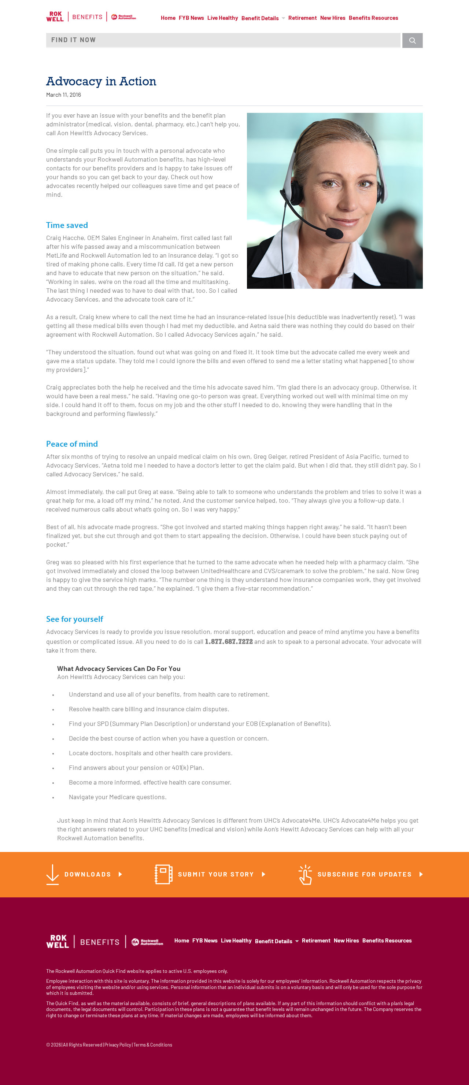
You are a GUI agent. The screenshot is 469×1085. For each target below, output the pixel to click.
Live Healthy (222, 18)
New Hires (333, 18)
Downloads (89, 875)
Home (168, 18)
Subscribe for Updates (366, 875)
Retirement (302, 18)
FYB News (191, 18)
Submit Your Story (217, 875)
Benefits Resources (373, 18)
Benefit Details (260, 19)
